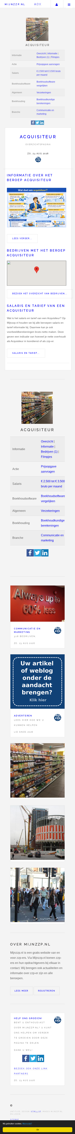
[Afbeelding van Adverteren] (37, 682)
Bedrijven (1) (43, 57)
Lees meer (22, 991)
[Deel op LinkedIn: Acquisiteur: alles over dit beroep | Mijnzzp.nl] (42, 124)
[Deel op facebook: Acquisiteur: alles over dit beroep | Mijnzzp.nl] (33, 124)
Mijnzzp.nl (15, 4)
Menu (69, 4)
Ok (37, 1129)
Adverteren (23, 715)
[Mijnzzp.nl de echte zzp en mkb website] (37, 29)
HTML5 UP (36, 1111)
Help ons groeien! (28, 1018)
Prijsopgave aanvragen (48, 64)
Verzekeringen (44, 92)
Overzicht (41, 53)
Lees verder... (22, 238)
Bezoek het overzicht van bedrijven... (39, 294)
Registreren (46, 991)
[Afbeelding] (37, 771)
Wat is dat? (27, 1123)
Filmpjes (55, 57)
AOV (38, 4)
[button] (36, 270)
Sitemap (14, 1119)
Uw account (56, 4)
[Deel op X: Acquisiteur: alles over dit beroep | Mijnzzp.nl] (37, 124)
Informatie (52, 53)
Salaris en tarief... (26, 353)
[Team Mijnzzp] (38, 159)
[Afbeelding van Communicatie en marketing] (37, 604)
